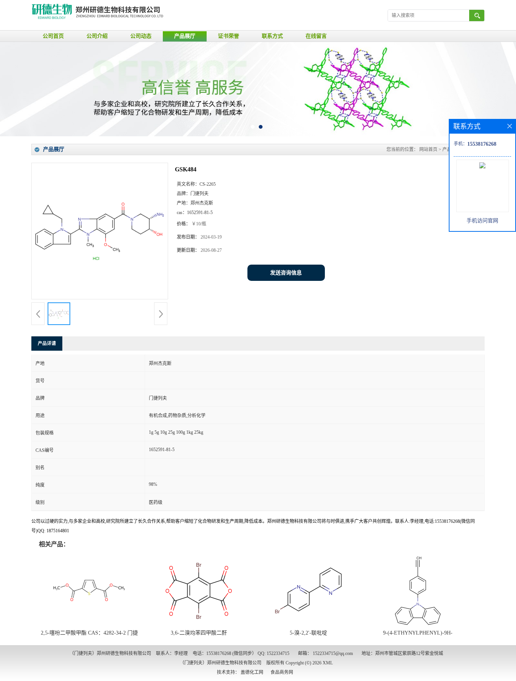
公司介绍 (97, 36)
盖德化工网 (252, 672)
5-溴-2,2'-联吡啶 (308, 633)
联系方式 (272, 36)
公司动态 (140, 36)
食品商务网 (281, 672)
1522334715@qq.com (333, 653)
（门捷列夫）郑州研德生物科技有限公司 (220, 663)
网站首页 (428, 149)
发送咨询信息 (286, 273)
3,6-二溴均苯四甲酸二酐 (199, 633)
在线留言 (316, 36)
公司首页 (53, 36)
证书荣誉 (228, 36)
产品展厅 (184, 36)
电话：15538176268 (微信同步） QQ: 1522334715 (241, 653)
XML (328, 663)
